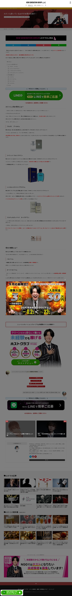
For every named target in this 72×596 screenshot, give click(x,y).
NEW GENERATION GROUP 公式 (36, 2)
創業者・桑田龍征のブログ (39, 5)
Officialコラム (30, 5)
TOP (26, 5)
